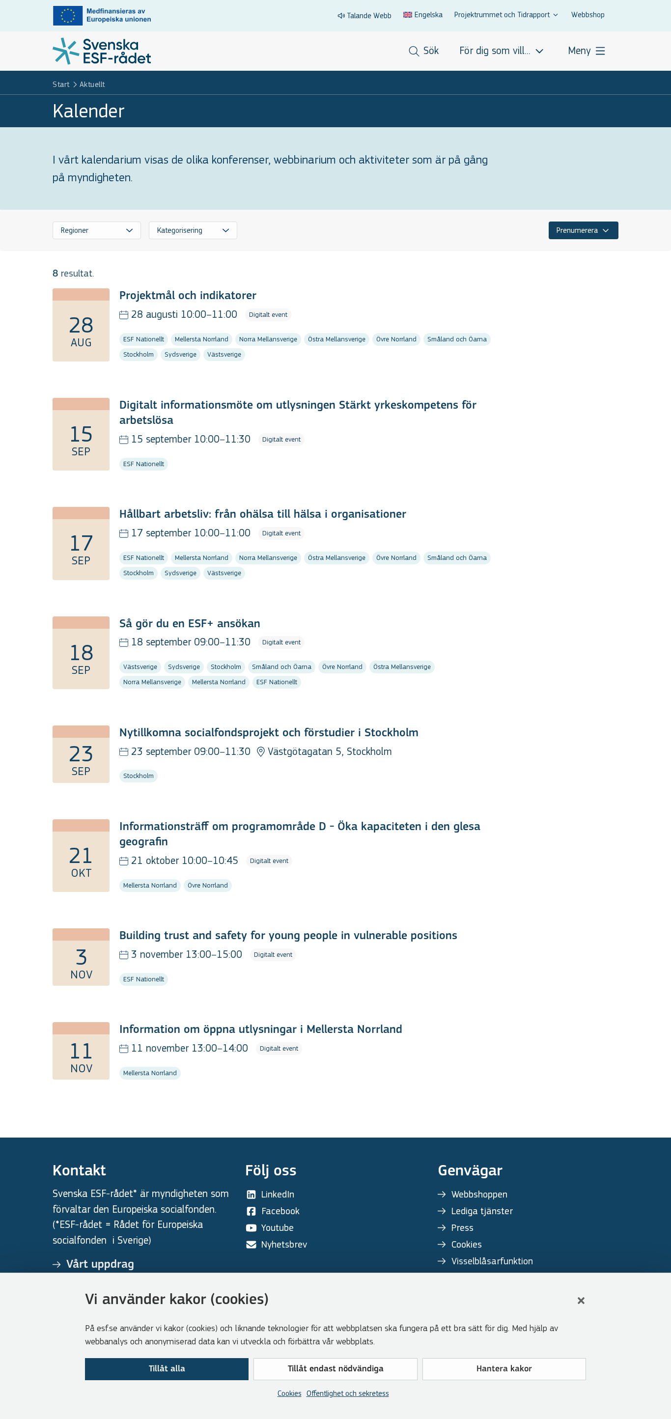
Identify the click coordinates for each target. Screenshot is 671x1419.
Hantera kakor (504, 1369)
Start (61, 84)
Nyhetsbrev (284, 1244)
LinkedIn (277, 1194)
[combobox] (97, 230)
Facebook (280, 1211)
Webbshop (588, 14)
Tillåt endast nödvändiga (336, 1369)
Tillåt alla (167, 1369)
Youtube (277, 1227)
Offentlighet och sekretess (348, 1393)
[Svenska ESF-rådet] (102, 51)
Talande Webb (369, 15)
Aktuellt (92, 84)
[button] (581, 1301)
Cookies (290, 1393)
